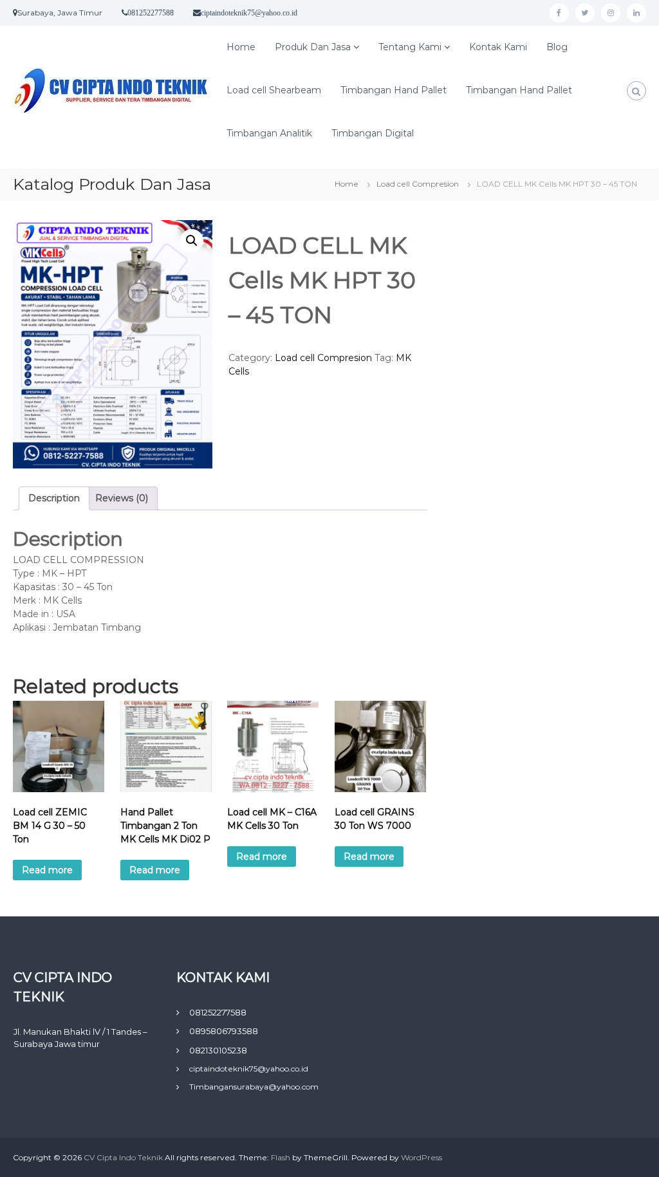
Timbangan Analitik (269, 133)
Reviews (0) (121, 498)
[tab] (54, 498)
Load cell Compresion (417, 184)
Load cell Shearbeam (274, 90)
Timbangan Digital (372, 133)
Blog (557, 47)
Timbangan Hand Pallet (393, 90)
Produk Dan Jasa (313, 47)
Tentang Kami (409, 47)
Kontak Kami (498, 47)
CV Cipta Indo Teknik (124, 1157)
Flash (280, 1157)
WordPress (421, 1157)
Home (241, 47)
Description (54, 498)
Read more (47, 870)
